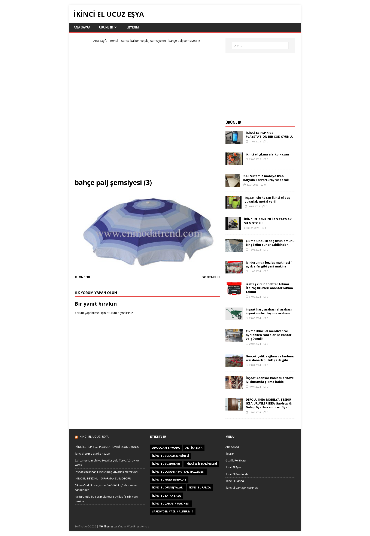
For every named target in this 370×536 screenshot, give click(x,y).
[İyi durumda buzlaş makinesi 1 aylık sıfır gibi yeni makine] (234, 271)
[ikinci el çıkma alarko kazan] (234, 163)
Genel (114, 41)
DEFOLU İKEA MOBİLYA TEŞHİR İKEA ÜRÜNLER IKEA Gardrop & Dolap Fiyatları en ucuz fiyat (268, 403)
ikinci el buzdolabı (166, 464)
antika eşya (193, 447)
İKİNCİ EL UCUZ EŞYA (94, 436)
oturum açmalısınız (120, 313)
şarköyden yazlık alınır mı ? (172, 511)
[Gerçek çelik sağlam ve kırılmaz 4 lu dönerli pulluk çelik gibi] (234, 365)
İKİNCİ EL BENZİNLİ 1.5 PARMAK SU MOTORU (268, 221)
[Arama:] (260, 45)
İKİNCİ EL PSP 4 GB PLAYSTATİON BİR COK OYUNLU (269, 135)
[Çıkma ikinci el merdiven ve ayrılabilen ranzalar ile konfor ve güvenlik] (234, 339)
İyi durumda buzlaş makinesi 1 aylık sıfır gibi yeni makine (269, 264)
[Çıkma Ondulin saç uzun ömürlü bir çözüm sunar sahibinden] (234, 249)
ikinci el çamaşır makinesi (170, 503)
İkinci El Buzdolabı (237, 474)
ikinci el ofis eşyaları (168, 487)
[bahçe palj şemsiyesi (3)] (147, 269)
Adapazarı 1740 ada (166, 447)
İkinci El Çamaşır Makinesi (241, 488)
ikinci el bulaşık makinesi (170, 456)
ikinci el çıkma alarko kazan (267, 154)
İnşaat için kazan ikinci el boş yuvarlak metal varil (267, 199)
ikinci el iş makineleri (201, 464)
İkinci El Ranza (234, 481)
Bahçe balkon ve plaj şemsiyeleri (143, 41)
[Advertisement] (147, 112)
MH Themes (106, 526)
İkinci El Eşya (233, 467)
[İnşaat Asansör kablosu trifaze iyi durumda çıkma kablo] (234, 386)
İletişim (132, 27)
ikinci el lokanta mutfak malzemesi (178, 471)
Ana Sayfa (82, 27)
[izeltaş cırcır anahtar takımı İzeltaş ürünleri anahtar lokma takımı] (234, 292)
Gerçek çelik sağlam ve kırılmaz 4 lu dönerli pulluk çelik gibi (270, 358)
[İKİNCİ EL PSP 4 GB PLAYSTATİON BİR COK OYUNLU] (234, 141)
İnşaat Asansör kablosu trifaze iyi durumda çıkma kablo (270, 380)
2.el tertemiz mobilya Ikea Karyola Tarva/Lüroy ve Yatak (266, 178)
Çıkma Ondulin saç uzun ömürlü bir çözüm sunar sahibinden (270, 243)
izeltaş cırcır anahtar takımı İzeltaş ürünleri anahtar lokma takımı (269, 288)
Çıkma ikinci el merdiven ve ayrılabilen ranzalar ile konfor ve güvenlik (268, 335)
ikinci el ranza (200, 487)
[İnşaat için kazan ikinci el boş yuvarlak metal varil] (233, 206)
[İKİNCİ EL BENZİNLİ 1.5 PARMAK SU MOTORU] (233, 227)
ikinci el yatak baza (166, 495)
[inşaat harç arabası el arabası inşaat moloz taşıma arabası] (234, 318)
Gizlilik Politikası (235, 460)
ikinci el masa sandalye (169, 479)
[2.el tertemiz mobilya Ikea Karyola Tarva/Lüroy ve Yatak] (232, 184)
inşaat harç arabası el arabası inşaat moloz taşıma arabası (269, 311)
